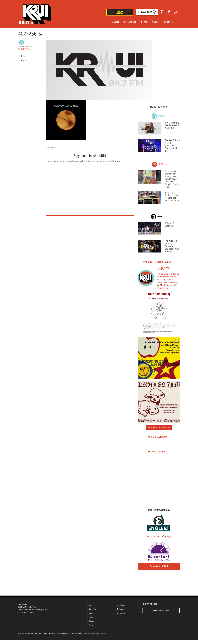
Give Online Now (161, 610)
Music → (162, 116)
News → (162, 164)
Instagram (122, 605)
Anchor (122, 613)
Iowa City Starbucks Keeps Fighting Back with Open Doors (172, 196)
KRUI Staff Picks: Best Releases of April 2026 (172, 125)
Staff (144, 22)
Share (24, 56)
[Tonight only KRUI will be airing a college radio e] (159, 402)
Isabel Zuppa (25, 49)
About (155, 22)
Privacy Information (64, 634)
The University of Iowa (32, 634)
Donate (168, 22)
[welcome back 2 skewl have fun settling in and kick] (159, 358)
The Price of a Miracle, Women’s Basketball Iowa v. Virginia (172, 246)
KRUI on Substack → (159, 451)
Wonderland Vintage (159, 536)
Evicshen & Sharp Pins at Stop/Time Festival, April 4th (172, 146)
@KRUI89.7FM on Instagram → (159, 262)
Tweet (24, 60)
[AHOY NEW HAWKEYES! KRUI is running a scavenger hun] (159, 314)
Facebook (122, 609)
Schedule (92, 609)
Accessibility (100, 634)
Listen (115, 22)
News (91, 617)
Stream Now (145, 12)
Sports (91, 621)
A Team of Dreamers (169, 225)
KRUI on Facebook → (159, 437)
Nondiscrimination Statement (83, 634)
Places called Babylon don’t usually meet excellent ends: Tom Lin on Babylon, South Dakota (171, 179)
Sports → (162, 216)
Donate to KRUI (159, 566)
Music (91, 613)
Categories (130, 22)
